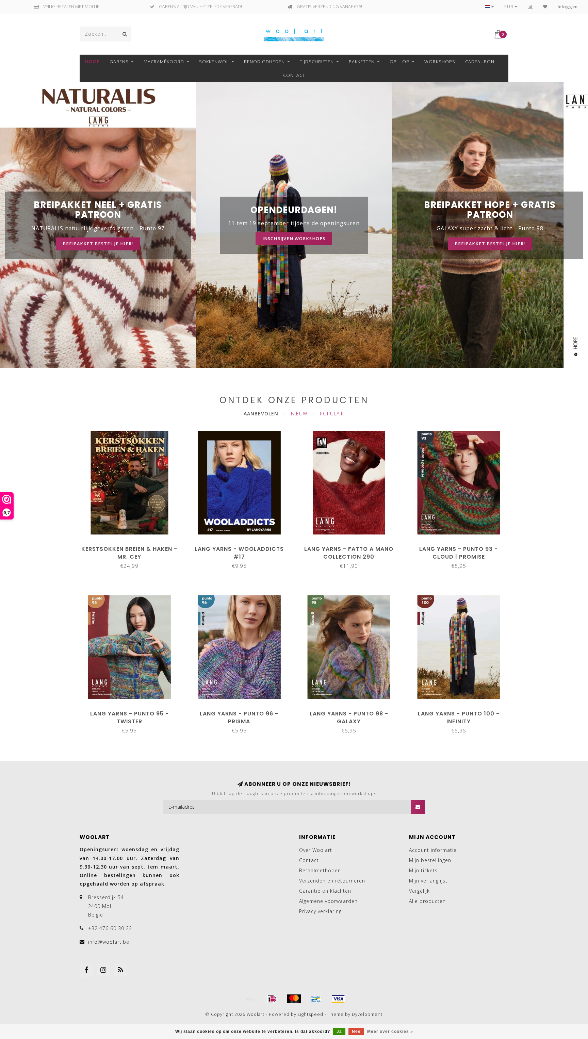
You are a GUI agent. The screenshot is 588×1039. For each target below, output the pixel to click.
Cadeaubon (479, 62)
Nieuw (299, 413)
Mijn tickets (423, 870)
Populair (332, 413)
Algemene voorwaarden (328, 901)
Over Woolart (315, 850)
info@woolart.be (108, 942)
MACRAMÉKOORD (164, 62)
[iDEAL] (271, 999)
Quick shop (132, 546)
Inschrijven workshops (293, 239)
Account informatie (433, 850)
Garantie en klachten (325, 891)
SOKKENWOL (214, 62)
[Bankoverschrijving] (249, 999)
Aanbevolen (261, 413)
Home (92, 62)
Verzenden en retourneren (332, 880)
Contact (294, 75)
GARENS (119, 62)
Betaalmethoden (320, 870)
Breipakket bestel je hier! (98, 244)
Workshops (439, 62)
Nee (356, 1031)
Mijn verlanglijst (428, 880)
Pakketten (362, 62)
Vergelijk (419, 891)
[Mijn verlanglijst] (545, 7)
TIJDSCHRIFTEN (317, 62)
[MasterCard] (294, 999)
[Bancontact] (316, 999)
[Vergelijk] (530, 7)
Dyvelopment (367, 1014)
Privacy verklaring (320, 911)
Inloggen (568, 7)
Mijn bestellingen (430, 860)
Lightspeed (310, 1014)
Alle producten (427, 901)
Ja (339, 1031)
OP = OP (399, 62)
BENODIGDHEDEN (264, 62)
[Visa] (338, 999)
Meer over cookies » (390, 1031)
